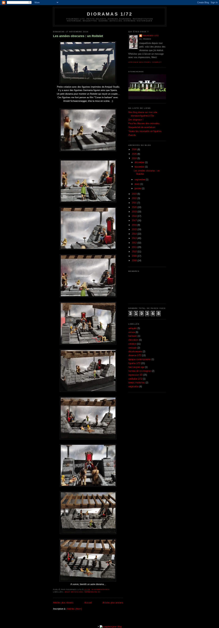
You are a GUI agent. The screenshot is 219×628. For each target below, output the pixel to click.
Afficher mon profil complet (145, 62)
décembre (140, 162)
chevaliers (133, 340)
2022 (134, 198)
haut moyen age (74, 592)
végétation (133, 386)
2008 (134, 260)
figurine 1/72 (134, 363)
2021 (134, 202)
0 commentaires (101, 589)
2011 (134, 247)
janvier (138, 188)
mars (137, 184)
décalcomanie (135, 351)
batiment (132, 336)
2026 (134, 149)
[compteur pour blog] (110, 626)
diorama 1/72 (134, 355)
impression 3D (92, 592)
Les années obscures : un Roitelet (78, 36)
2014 (134, 234)
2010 (134, 251)
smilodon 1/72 (135, 379)
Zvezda (132, 135)
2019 (134, 211)
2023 (134, 194)
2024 (134, 158)
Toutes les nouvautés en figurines (145, 131)
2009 (134, 256)
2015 (134, 229)
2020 (134, 207)
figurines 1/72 (151, 36)
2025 (134, 154)
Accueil (88, 602)
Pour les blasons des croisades (143, 123)
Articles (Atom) (74, 609)
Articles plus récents (63, 602)
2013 (134, 238)
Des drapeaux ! (135, 119)
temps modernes (136, 382)
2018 (134, 216)
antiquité (132, 328)
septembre (140, 179)
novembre (140, 166)
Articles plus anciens (112, 602)
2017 (134, 220)
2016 (134, 225)
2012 (134, 242)
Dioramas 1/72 (109, 14)
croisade (132, 347)
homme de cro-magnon (139, 371)
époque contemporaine (139, 359)
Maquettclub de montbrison (141, 127)
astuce (131, 332)
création (132, 344)
